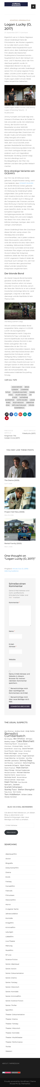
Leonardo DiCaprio (11, 765)
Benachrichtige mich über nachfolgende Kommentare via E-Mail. (18, 690)
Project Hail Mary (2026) (14, 512)
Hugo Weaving (9, 758)
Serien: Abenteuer (12, 964)
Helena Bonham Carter (12, 756)
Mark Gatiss (25, 765)
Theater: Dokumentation (15, 1014)
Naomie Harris (9, 775)
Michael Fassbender (22, 770)
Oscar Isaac (20, 780)
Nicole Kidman (22, 777)
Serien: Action (11, 969)
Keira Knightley (29, 763)
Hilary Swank (21, 395)
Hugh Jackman (28, 756)
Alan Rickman (9, 731)
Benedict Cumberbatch (14, 734)
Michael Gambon (10, 772)
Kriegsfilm (10, 923)
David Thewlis (9, 751)
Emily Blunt (27, 751)
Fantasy (9, 882)
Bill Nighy (29, 739)
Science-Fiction (12, 959)
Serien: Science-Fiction (14, 1001)
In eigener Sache (12, 909)
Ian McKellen (20, 758)
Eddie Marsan (19, 751)
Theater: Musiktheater (14, 1037)
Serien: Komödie (12, 992)
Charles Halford (20, 392)
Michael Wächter (23, 772)
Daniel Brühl (8, 748)
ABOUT (5, 1063)
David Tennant (27, 748)
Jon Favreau (8, 763)
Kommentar (14, 602)
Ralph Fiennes (10, 782)
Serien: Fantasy (11, 982)
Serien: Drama (11, 978)
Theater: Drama (12, 1019)
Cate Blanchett (25, 741)
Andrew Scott (19, 731)
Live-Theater (10, 941)
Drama (8, 872)
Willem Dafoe (26, 794)
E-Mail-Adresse (12, 645)
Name (12, 631)
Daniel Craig (17, 748)
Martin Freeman (9, 768)
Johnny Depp (26, 760)
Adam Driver (17, 387)
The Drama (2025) (11, 480)
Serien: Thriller (11, 1005)
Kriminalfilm (24, 20)
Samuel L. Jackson (12, 785)
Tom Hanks (17, 792)
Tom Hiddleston (12, 794)
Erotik (8, 877)
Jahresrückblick (12, 914)
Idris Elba (29, 758)
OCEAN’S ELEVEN (26, 183)
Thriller (8, 1047)
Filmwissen (10, 895)
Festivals (9, 891)
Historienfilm (11, 900)
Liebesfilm (10, 937)
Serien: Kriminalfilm (13, 996)
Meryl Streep (9, 770)
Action (8, 859)
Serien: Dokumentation (15, 973)
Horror (8, 904)
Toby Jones (8, 792)
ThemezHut (25, 1084)
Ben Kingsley (8, 739)
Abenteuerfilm (11, 854)
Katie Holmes (22, 400)
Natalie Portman (21, 775)
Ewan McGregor (10, 753)
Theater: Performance (14, 1042)
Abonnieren (11, 832)
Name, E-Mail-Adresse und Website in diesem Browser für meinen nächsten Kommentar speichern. (19, 678)
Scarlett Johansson (13, 787)
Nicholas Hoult (10, 777)
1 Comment (24, 32)
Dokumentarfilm (12, 868)
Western (9, 1051)
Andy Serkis (30, 731)
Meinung (9, 946)
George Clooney (23, 753)
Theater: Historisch (13, 1028)
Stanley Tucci (10, 789)
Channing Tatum (10, 744)
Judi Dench (18, 763)
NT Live (8, 955)
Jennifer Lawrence (11, 761)
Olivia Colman (9, 780)
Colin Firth (27, 746)
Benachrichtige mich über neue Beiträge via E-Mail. (19, 699)
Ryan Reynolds (22, 782)
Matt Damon (22, 768)
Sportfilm (9, 1010)
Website (12, 659)
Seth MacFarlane (19, 405)
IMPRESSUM (14, 1063)
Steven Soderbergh (24, 406)
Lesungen (9, 932)
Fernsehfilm (10, 886)
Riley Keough (18, 402)
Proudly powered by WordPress (16, 1081)
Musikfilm (9, 950)
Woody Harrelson (10, 797)
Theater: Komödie (12, 1033)
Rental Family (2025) (13, 543)
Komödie (14, 20)
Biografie (9, 863)
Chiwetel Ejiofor (23, 744)
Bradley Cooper (10, 741)
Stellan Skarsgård (26, 789)
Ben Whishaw (19, 739)
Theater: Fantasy (12, 1024)
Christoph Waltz (17, 746)
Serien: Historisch (12, 987)
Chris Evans (7, 746)
